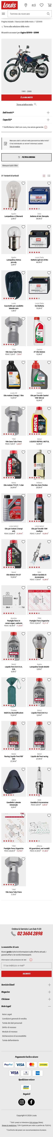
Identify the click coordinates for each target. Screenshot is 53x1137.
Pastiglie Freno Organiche (39, 621)
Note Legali (7, 1014)
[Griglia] (44, 175)
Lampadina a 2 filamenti (13, 216)
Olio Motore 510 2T (13, 575)
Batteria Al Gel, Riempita (39, 216)
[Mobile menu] (3, 14)
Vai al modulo (15, 147)
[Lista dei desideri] (42, 5)
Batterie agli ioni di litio (39, 260)
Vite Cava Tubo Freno (14, 352)
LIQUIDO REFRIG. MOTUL (39, 442)
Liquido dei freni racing (39, 756)
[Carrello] (50, 5)
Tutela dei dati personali (12, 1023)
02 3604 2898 (29, 934)
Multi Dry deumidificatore (13, 713)
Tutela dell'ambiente (10, 1040)
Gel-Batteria (39, 306)
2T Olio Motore (39, 352)
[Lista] (49, 175)
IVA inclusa (33, 1122)
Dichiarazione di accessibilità (14, 1036)
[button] (48, 14)
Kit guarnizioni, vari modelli (39, 848)
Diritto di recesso (9, 1027)
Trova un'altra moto (24, 104)
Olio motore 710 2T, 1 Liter (14, 485)
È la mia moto (27, 97)
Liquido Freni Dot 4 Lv (39, 713)
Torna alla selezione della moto (16, 26)
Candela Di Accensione (39, 802)
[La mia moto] (34, 5)
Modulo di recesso (9, 1032)
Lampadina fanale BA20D (39, 667)
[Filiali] (26, 5)
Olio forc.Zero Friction (39, 485)
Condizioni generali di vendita (14, 1019)
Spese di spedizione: (9, 1125)
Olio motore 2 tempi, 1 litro (14, 395)
